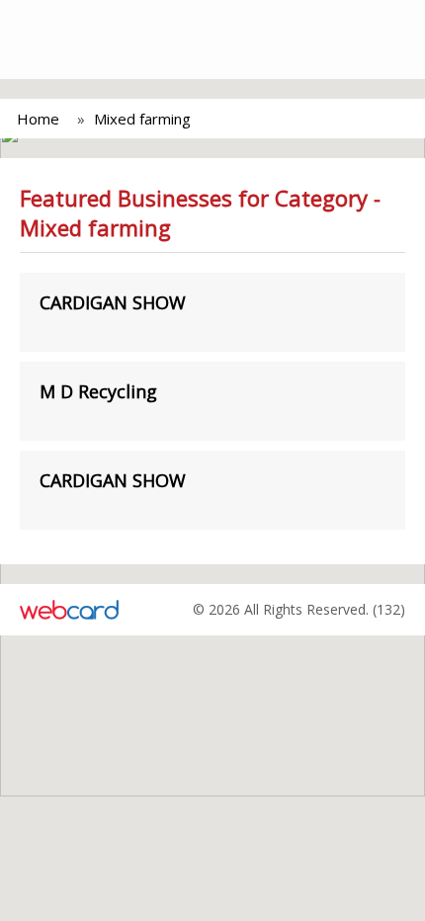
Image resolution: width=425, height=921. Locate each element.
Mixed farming (142, 118)
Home (38, 118)
